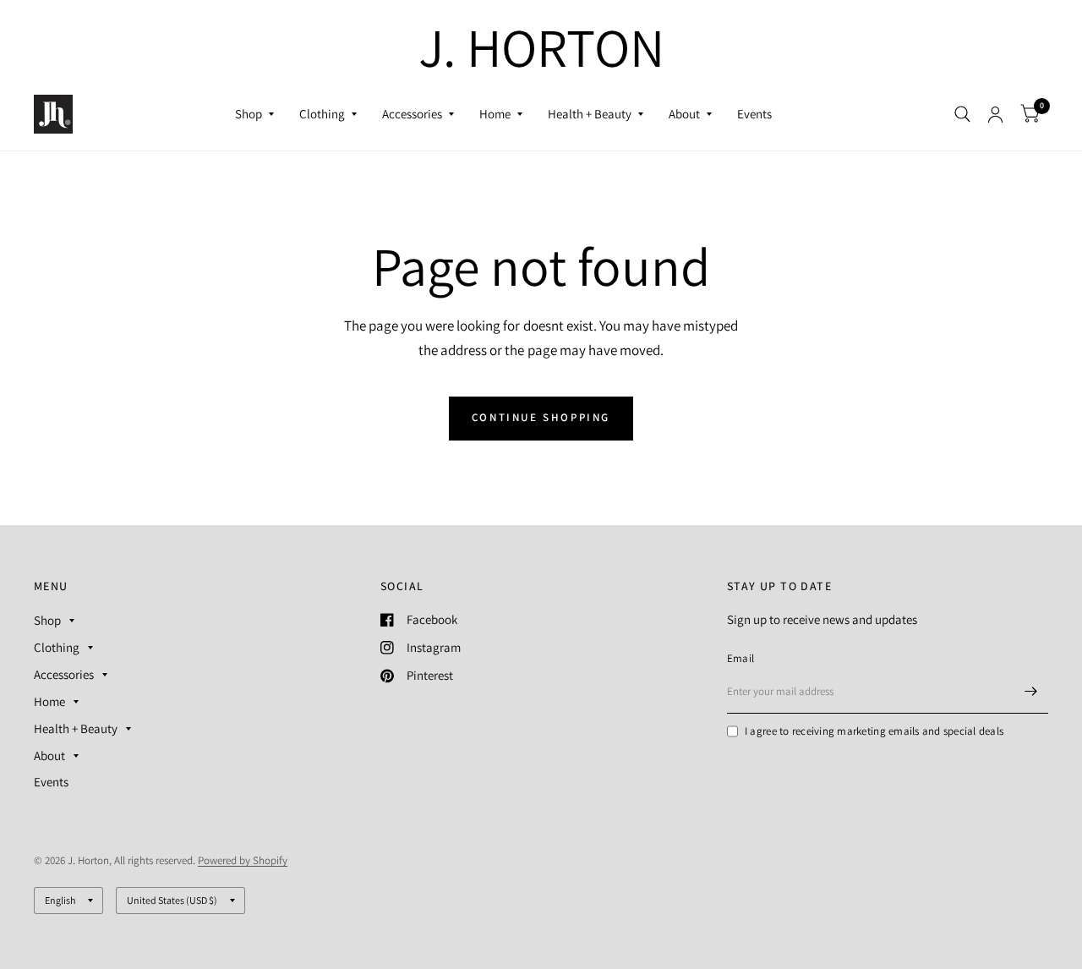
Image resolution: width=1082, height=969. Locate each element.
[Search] (962, 114)
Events (754, 114)
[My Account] (995, 114)
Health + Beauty (589, 114)
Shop (248, 114)
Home (495, 114)
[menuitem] (254, 114)
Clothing (322, 114)
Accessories (412, 114)
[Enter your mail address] (1031, 692)
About (684, 114)
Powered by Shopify (242, 860)
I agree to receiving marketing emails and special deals (874, 731)
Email (740, 658)
